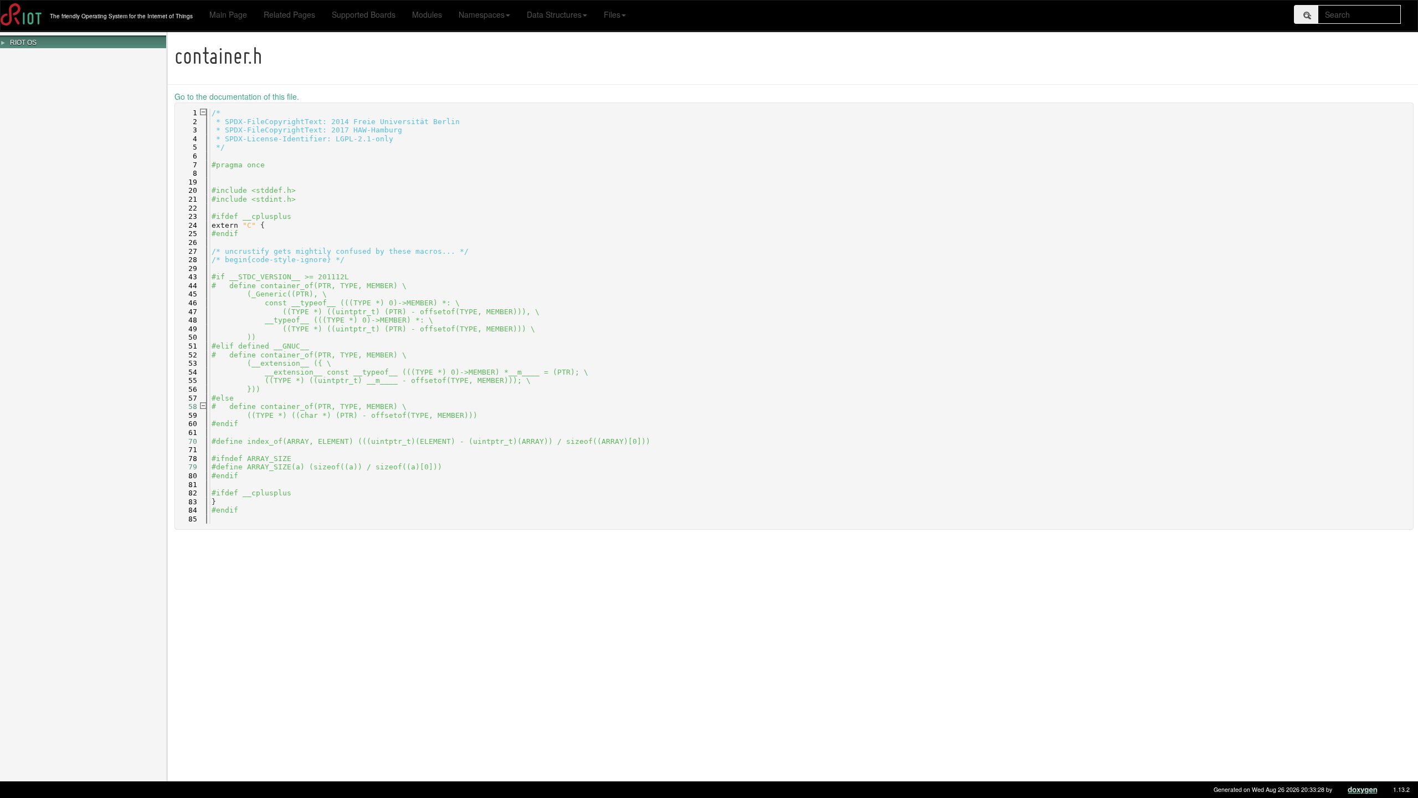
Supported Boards (363, 14)
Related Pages (289, 14)
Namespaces (482, 14)
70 (186, 441)
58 (186, 406)
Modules (427, 14)
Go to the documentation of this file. (236, 96)
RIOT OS (23, 43)
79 (186, 467)
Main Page (228, 14)
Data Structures (554, 14)
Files (612, 14)
